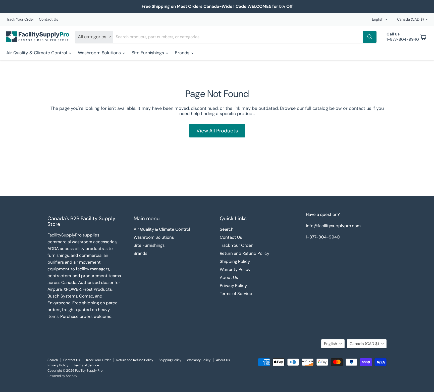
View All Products (217, 130)
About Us (229, 277)
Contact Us (48, 19)
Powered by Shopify (62, 376)
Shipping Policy (235, 261)
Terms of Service (236, 293)
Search (227, 229)
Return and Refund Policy (244, 253)
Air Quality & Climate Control (37, 53)
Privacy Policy (233, 285)
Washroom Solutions (100, 53)
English (377, 19)
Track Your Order (20, 19)
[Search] (369, 37)
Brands (183, 53)
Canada (410, 19)
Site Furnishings (148, 53)
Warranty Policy (235, 269)
